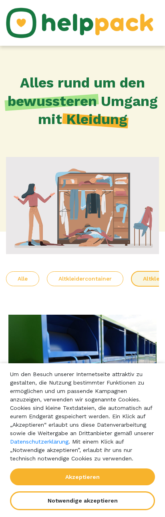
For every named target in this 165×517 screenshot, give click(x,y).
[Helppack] (82, 23)
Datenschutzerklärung (39, 441)
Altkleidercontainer (85, 278)
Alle (23, 278)
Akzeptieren (82, 477)
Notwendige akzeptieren (83, 500)
